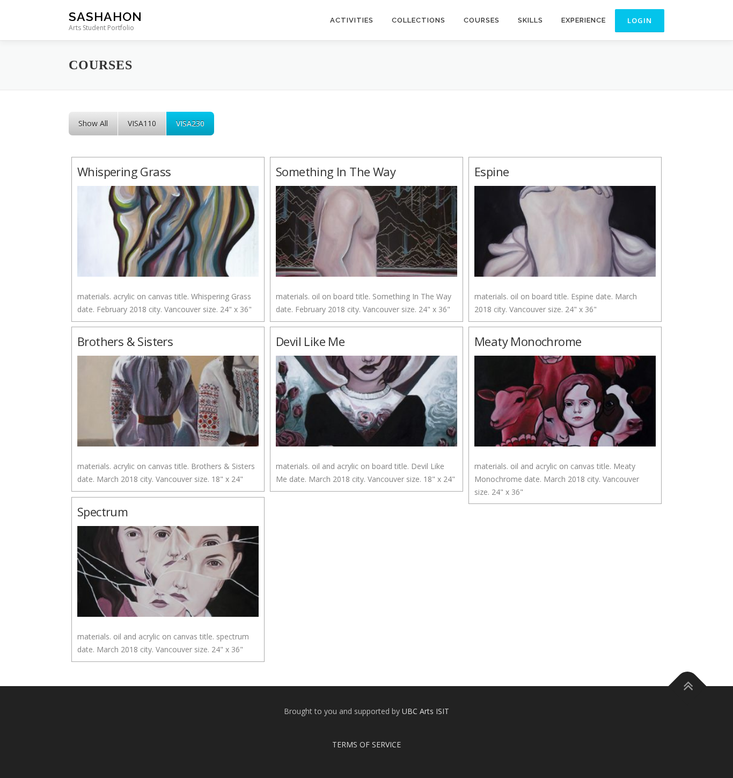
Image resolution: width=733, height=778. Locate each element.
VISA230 (190, 123)
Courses (482, 20)
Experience (583, 20)
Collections (418, 20)
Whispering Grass (124, 171)
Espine (491, 171)
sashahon (105, 16)
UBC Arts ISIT (425, 711)
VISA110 (142, 123)
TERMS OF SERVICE (366, 744)
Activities (351, 20)
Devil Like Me (310, 341)
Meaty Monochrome (527, 341)
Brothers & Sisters (125, 341)
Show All (93, 123)
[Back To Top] (688, 686)
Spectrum (102, 511)
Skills (530, 20)
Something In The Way (335, 171)
